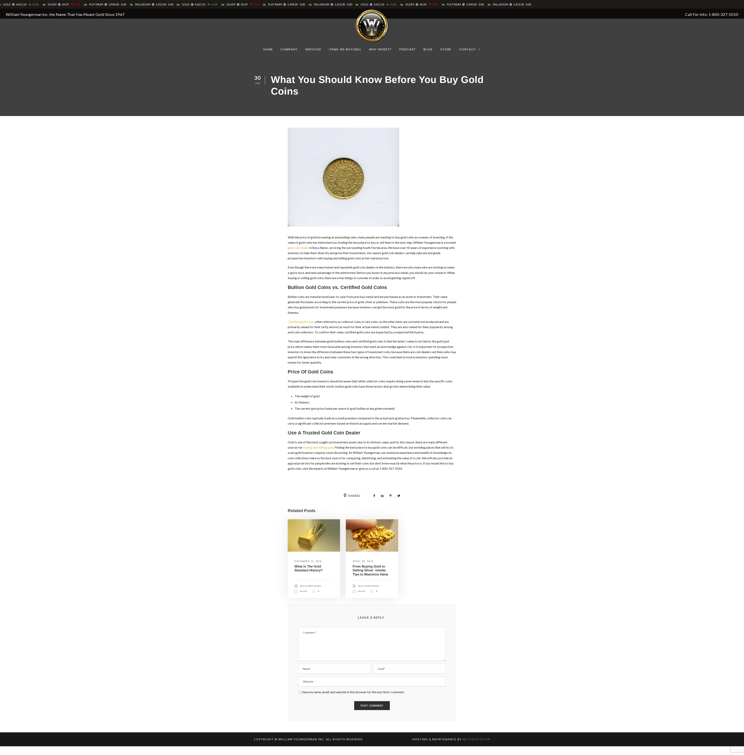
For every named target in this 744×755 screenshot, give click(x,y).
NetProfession (476, 739)
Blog (428, 49)
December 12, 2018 (308, 561)
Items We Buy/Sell (345, 49)
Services (313, 49)
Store (445, 49)
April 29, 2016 (363, 561)
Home (268, 49)
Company (289, 49)
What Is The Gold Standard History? (308, 568)
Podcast (407, 49)
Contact (467, 49)
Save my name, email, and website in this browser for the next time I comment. (353, 692)
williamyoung (310, 585)
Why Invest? (380, 49)
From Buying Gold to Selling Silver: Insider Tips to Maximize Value (370, 570)
